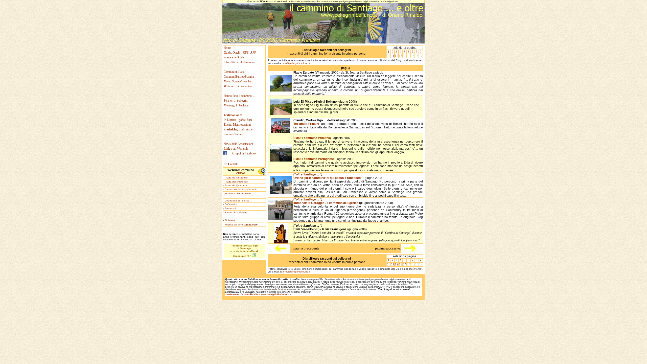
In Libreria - (238, 120)
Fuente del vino (241, 224)
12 (396, 56)
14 (404, 56)
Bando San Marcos (236, 212)
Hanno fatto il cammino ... (239, 96)
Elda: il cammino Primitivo (312, 138)
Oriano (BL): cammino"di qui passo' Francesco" (327, 176)
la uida (234, 57)
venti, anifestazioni (237, 124)
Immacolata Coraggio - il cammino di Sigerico (325, 201)
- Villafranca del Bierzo (236, 200)
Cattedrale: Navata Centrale (241, 189)
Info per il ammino (239, 62)
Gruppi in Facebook (244, 153)
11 (392, 56)
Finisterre (230, 220)
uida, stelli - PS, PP (240, 52)
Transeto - (238, 193)
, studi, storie (238, 129)
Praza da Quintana (236, 185)
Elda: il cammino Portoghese (314, 159)
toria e (233, 134)
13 (400, 56)
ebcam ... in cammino (238, 86)
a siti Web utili (236, 148)
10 (388, 56)
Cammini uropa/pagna (239, 76)
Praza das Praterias (236, 181)
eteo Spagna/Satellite (237, 81)
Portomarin (231, 208)
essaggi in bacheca (236, 105)
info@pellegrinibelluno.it (296, 63)
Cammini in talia (234, 72)
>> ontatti (231, 164)
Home (227, 48)
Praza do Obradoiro (236, 177)
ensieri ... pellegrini (236, 100)
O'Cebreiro (231, 204)
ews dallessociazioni (238, 144)
